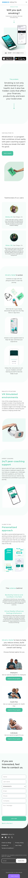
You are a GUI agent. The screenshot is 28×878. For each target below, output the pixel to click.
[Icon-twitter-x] (12, 837)
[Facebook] (5, 837)
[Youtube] (2, 837)
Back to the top (7, 823)
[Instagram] (8, 837)
